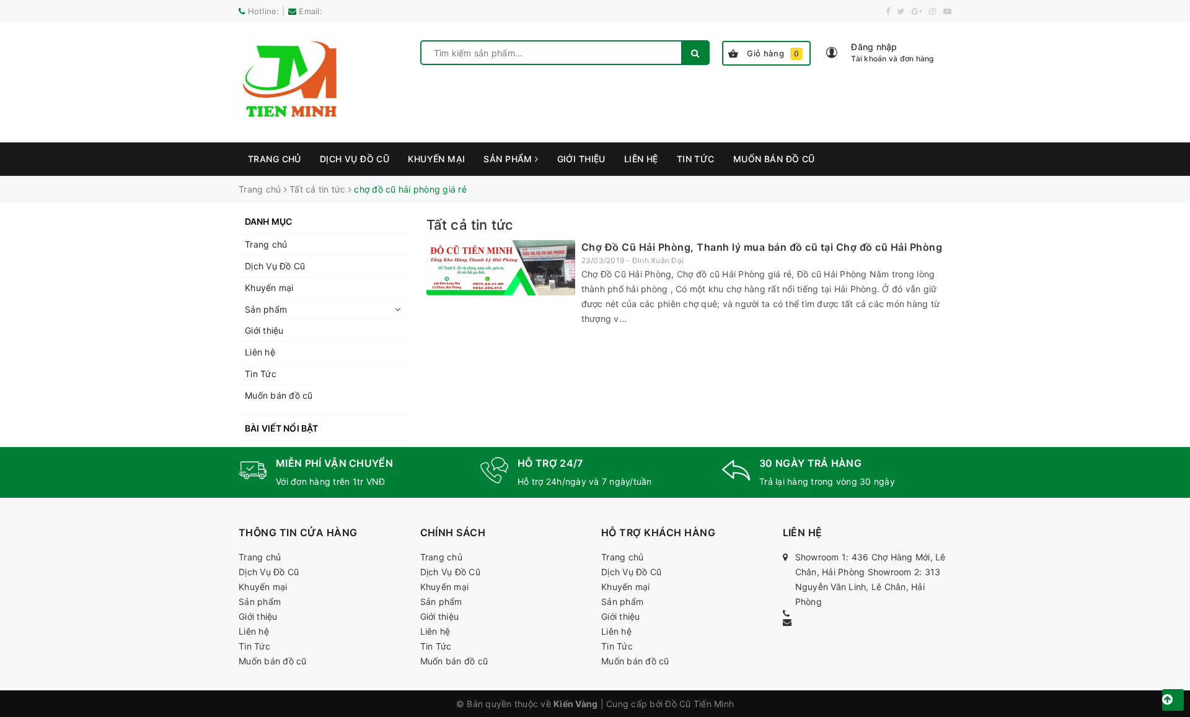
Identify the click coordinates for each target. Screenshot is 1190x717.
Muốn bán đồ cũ (774, 159)
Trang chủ (274, 159)
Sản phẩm (509, 159)
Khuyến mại (436, 159)
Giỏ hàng (773, 53)
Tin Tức (696, 159)
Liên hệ (641, 159)
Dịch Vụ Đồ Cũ (354, 159)
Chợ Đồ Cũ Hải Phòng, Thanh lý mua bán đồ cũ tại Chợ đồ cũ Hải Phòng (762, 247)
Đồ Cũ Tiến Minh (699, 703)
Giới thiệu (581, 159)
